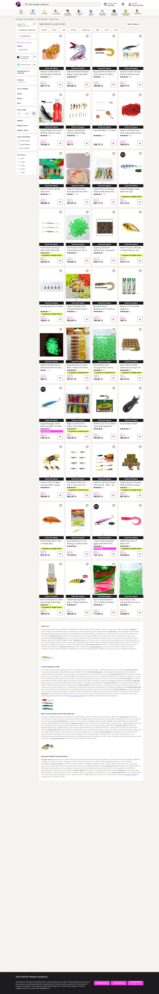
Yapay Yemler (54, 19)
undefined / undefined (27, 30)
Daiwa (106, 30)
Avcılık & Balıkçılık (42, 19)
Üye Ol (134, 5)
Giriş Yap (140, 5)
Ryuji (97, 30)
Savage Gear (85, 30)
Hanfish (44, 30)
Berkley (73, 30)
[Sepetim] (123, 4)
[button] (49, 65)
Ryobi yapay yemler (130, 774)
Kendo (54, 30)
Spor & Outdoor (29, 19)
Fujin (64, 30)
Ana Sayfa (19, 19)
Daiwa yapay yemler (75, 696)
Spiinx (116, 30)
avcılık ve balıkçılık (95, 647)
